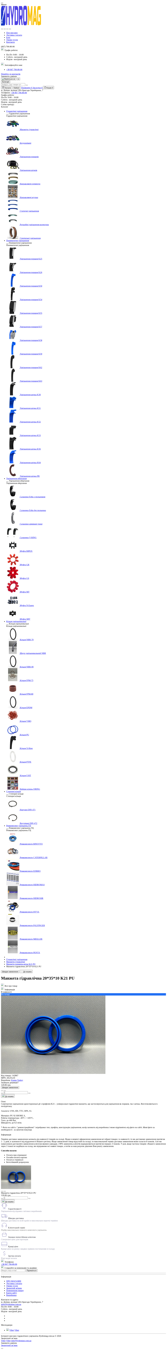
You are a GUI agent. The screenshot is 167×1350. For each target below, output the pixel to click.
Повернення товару (15, 1290)
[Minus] (2, 1093)
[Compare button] (5, 1090)
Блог (8, 37)
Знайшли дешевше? (10, 1082)
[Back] (7, 114)
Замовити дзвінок (9, 76)
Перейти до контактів (10, 74)
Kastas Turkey (17, 1080)
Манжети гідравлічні (15, 962)
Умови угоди (12, 40)
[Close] (2, 2)
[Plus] (29, 1093)
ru (18, 79)
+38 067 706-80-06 (14, 69)
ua (14, 79)
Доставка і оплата (14, 35)
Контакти (10, 42)
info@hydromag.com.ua (11, 1304)
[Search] (27, 85)
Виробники (11, 1295)
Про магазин (12, 33)
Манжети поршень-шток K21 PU (21, 964)
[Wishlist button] (2, 1090)
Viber (11, 1330)
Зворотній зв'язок (14, 1288)
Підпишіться (31, 1271)
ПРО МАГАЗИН (13, 1281)
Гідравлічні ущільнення (16, 959)
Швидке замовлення (10, 972)
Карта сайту (11, 1293)
